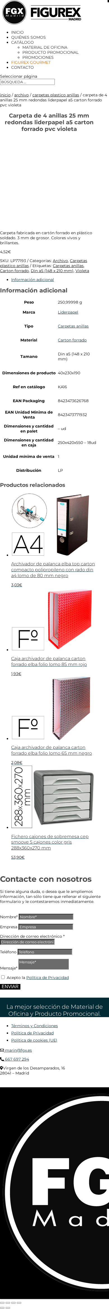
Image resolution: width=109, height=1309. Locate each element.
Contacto (22, 67)
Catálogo (22, 42)
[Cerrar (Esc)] (19, 1303)
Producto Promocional (50, 52)
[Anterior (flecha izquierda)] (2, 1308)
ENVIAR (10, 986)
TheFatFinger (10, 1085)
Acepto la (38, 977)
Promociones (38, 57)
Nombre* (9, 916)
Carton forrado (14, 270)
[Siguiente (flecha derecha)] (8, 1308)
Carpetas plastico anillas (55, 94)
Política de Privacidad (47, 977)
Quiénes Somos (28, 37)
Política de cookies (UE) (34, 1040)
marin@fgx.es (18, 1050)
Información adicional (32, 279)
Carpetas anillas (68, 265)
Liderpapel (68, 312)
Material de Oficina (44, 47)
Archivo (21, 94)
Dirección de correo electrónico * (32, 936)
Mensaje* (8, 968)
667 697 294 (16, 1059)
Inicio (17, 32)
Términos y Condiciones (34, 1025)
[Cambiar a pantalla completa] (8, 1303)
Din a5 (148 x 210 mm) (52, 270)
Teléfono (8, 951)
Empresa (8, 926)
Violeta (82, 270)
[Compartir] (13, 1303)
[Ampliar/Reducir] (2, 1303)
